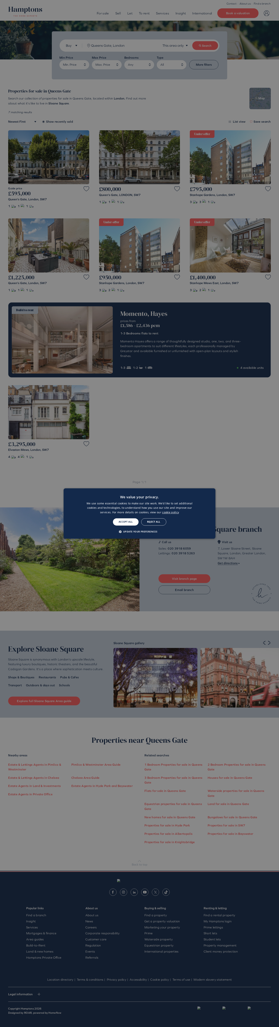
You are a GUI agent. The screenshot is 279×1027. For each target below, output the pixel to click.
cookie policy (170, 512)
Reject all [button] (153, 521)
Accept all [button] (126, 521)
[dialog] (139, 513)
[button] (140, 531)
